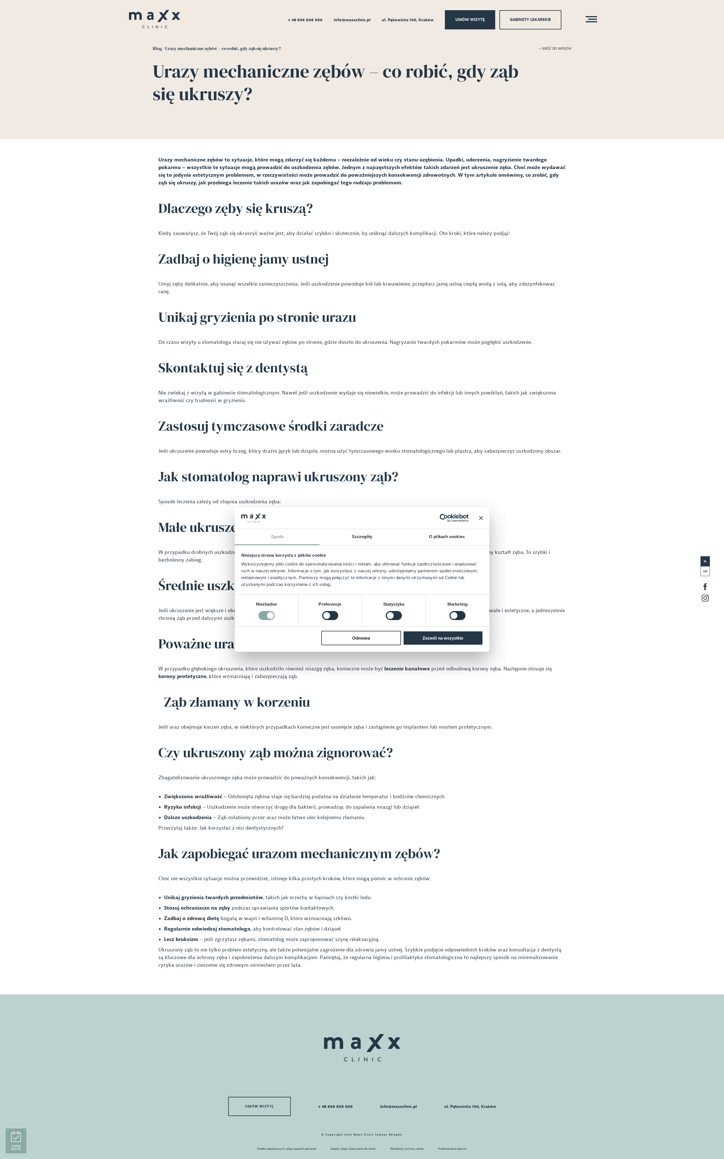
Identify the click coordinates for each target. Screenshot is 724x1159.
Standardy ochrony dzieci (407, 1149)
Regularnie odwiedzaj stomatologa (207, 929)
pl (705, 561)
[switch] (330, 615)
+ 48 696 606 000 (305, 20)
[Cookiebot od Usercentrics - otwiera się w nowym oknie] (444, 518)
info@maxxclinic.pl (352, 20)
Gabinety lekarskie (530, 19)
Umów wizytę (470, 19)
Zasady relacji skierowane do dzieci (353, 1149)
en (705, 571)
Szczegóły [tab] (362, 536)
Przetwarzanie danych (452, 1149)
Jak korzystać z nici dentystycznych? (241, 828)
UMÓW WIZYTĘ (259, 1106)
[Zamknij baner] (481, 518)
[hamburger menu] (589, 20)
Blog (157, 48)
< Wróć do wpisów (555, 48)
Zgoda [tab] (277, 536)
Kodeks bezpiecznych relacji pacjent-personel (286, 1149)
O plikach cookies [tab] (447, 536)
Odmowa (361, 638)
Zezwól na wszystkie (443, 638)
